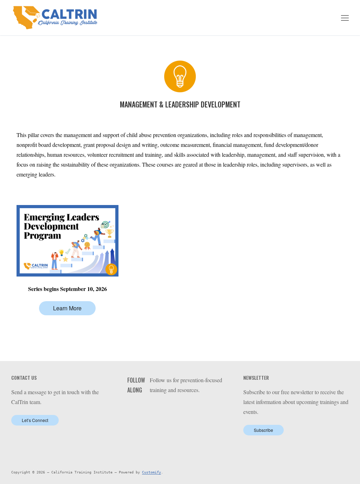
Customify (151, 472)
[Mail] (198, 407)
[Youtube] (176, 407)
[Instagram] (187, 407)
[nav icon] (345, 17)
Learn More (67, 308)
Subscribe (263, 430)
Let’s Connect (35, 420)
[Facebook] (155, 407)
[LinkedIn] (166, 407)
